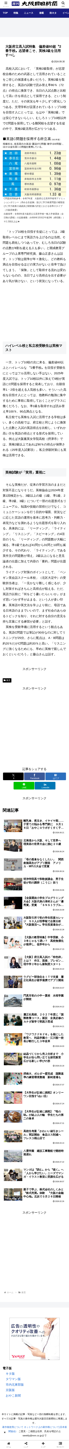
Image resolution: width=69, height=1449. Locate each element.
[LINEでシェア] (42, 1091)
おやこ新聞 (13, 1395)
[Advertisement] (34, 726)
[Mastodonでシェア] (26, 1082)
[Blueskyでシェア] (42, 1082)
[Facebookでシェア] (11, 1091)
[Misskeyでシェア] (57, 1082)
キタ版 (10, 1373)
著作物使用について (12, 1427)
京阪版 (10, 1390)
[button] (61, 835)
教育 (8, 680)
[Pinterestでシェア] (57, 1091)
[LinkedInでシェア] (26, 1100)
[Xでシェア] (11, 1082)
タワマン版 (13, 1379)
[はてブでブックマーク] (26, 1091)
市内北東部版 (15, 1384)
